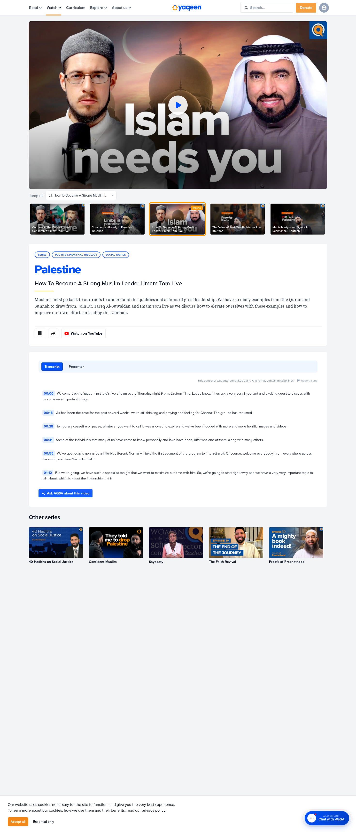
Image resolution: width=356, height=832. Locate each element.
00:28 (48, 426)
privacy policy (153, 810)
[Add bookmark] (40, 333)
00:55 (49, 453)
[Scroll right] (327, 219)
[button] (178, 105)
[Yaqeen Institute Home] (186, 8)
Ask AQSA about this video (68, 493)
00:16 (48, 412)
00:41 (48, 439)
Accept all (18, 821)
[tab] (52, 366)
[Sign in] (324, 8)
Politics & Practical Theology (76, 255)
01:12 (48, 472)
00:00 (49, 393)
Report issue (309, 380)
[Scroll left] (29, 219)
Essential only (43, 821)
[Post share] (53, 333)
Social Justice (116, 255)
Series (42, 255)
